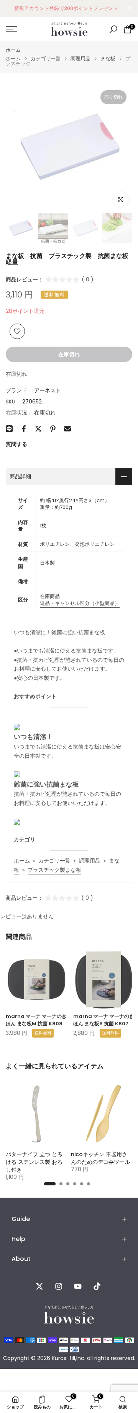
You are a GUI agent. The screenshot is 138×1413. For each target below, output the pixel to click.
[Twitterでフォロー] (39, 1286)
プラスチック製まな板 (54, 870)
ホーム (13, 50)
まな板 (107, 58)
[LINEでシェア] (9, 428)
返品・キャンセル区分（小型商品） (80, 603)
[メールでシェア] (67, 428)
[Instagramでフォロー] (58, 1286)
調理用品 (80, 58)
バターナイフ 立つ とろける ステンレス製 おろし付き (34, 1161)
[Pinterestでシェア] (52, 428)
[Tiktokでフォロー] (97, 1286)
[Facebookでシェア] (23, 428)
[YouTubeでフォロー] (77, 1286)
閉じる (129, 8)
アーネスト (47, 390)
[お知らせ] (66, 8)
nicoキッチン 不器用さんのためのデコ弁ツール (100, 1158)
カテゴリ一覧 (46, 58)
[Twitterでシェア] (38, 428)
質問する (16, 444)
